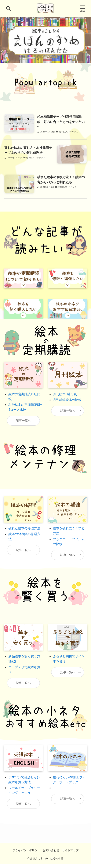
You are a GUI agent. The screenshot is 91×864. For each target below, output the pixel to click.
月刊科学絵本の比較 (67, 400)
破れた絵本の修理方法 (24, 528)
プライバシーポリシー (26, 850)
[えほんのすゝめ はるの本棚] (45, 8)
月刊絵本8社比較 (65, 394)
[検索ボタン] (8, 8)
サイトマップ (70, 850)
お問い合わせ (51, 850)
